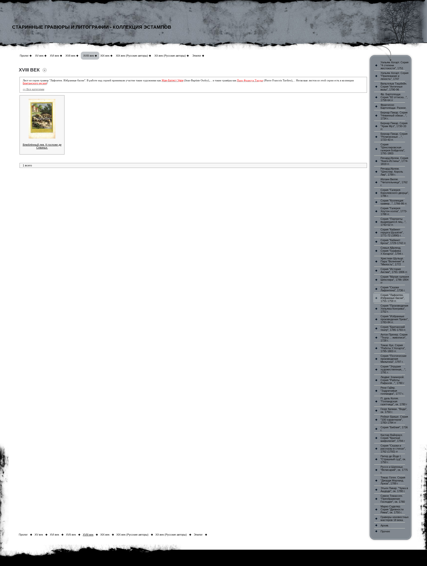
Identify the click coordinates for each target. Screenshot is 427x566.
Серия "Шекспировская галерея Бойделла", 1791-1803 (393, 149)
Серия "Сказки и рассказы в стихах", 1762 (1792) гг (393, 448)
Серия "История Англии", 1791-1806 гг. (394, 270)
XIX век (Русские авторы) (132, 55)
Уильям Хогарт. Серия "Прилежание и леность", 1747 (394, 75)
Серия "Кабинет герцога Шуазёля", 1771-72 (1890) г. (392, 232)
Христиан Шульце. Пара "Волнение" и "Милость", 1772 (392, 261)
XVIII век (88, 55)
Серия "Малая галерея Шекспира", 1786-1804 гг (395, 279)
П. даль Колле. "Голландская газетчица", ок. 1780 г (394, 401)
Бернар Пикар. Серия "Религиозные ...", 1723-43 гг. (394, 136)
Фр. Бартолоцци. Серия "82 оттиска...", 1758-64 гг (394, 97)
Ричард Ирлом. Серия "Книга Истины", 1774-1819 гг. (394, 161)
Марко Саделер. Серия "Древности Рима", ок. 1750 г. (392, 509)
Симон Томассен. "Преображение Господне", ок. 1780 (393, 498)
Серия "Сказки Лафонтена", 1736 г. (393, 289)
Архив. (385, 525)
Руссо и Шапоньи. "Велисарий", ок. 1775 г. (394, 469)
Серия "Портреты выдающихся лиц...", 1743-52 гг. (393, 221)
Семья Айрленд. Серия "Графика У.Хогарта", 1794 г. (392, 250)
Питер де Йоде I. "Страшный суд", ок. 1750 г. (393, 459)
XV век (39, 55)
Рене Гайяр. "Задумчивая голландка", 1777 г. (392, 390)
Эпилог (196, 55)
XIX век (104, 55)
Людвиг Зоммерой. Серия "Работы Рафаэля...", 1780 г (392, 380)
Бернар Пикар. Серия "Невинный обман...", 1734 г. (394, 115)
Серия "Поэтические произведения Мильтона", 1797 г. (393, 358)
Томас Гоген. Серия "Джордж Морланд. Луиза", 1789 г (393, 480)
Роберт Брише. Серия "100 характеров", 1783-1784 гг (394, 419)
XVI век (54, 55)
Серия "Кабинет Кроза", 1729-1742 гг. (393, 242)
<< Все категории (33, 89)
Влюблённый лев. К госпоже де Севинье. (42, 146)
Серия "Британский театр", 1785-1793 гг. (393, 328)
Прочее (385, 531)
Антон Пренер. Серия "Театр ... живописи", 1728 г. (394, 337)
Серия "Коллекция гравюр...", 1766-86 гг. (394, 202)
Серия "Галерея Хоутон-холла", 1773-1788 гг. (394, 211)
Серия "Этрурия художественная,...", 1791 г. (393, 369)
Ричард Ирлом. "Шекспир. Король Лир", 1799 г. (392, 171)
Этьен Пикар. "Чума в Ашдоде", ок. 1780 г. (394, 490)
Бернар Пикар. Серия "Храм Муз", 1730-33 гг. (394, 126)
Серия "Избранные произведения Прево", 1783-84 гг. (394, 319)
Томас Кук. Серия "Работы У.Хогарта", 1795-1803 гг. (393, 348)
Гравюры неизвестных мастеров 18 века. (395, 518)
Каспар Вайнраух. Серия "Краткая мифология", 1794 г (393, 437)
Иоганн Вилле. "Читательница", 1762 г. (394, 182)
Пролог (24, 55)
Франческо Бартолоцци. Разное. (393, 106)
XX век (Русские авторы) (170, 55)
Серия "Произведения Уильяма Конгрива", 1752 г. (394, 308)
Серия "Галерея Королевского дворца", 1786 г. (395, 192)
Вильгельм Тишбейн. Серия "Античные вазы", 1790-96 (394, 86)
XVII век (70, 55)
